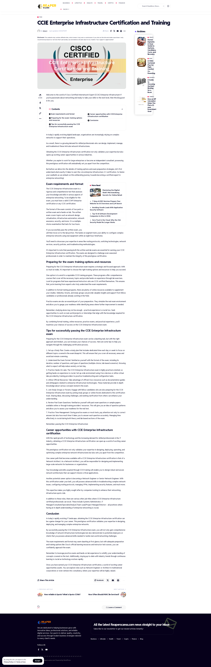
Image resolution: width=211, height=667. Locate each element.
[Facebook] (38, 649)
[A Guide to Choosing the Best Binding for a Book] (141, 81)
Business (152, 77)
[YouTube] (46, 649)
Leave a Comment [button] (115, 607)
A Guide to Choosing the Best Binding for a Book (151, 86)
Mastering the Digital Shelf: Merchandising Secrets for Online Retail (112, 192)
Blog (150, 58)
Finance (151, 96)
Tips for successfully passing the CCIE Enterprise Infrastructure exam (64, 125)
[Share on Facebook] (110, 31)
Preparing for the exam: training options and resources (65, 119)
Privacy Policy (8, 662)
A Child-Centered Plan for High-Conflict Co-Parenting (151, 67)
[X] (42, 649)
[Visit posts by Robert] (38, 31)
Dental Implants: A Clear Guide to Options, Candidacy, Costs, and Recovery (152, 47)
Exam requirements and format (63, 114)
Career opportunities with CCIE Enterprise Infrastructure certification (105, 115)
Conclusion (94, 120)
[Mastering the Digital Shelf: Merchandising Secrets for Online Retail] (95, 193)
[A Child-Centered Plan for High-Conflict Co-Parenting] (141, 62)
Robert (45, 31)
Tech (40, 17)
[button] (37, 661)
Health (151, 37)
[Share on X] (114, 31)
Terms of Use (20, 662)
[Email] (117, 31)
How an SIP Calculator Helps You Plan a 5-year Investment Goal (152, 105)
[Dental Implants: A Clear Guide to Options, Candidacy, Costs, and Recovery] (141, 41)
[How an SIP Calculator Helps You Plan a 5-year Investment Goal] (141, 100)
